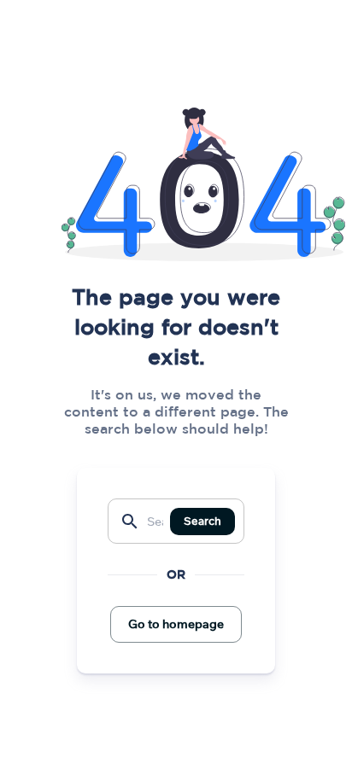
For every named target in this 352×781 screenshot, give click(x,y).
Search (202, 520)
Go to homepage (176, 624)
